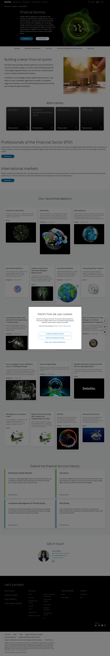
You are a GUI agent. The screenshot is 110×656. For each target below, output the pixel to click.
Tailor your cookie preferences (55, 342)
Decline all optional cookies (55, 338)
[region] (55, 328)
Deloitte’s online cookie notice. (62, 326)
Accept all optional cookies (55, 333)
